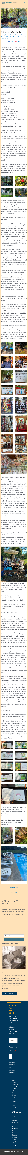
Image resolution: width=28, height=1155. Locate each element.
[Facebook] (9, 41)
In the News (14, 1099)
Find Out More (9, 993)
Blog (3, 35)
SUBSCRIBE (14, 939)
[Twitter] (12, 41)
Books (14, 1091)
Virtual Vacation (15, 1120)
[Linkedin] (19, 41)
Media (14, 1095)
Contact (14, 1135)
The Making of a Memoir (15, 1128)
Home (14, 1080)
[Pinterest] (15, 41)
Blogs (14, 1116)
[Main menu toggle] (24, 3)
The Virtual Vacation (17, 37)
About (14, 1082)
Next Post (14, 892)
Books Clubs (14, 1105)
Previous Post (14, 887)
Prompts (15, 1093)
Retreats (15, 1084)
